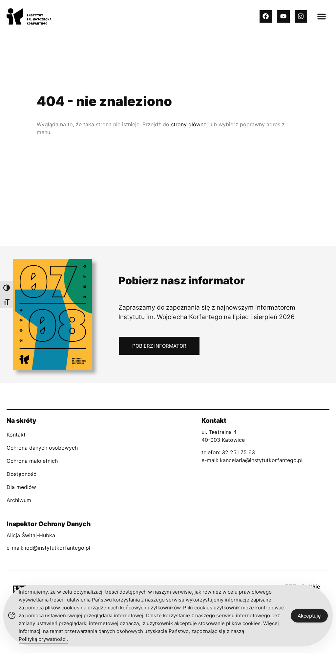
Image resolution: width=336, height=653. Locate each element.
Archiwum (19, 500)
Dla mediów (21, 487)
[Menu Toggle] (321, 16)
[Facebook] (266, 16)
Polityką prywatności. (43, 639)
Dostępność (21, 474)
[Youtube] (283, 16)
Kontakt (16, 434)
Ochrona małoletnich (32, 461)
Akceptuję (309, 616)
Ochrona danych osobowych (42, 447)
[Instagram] (301, 16)
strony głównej (189, 124)
